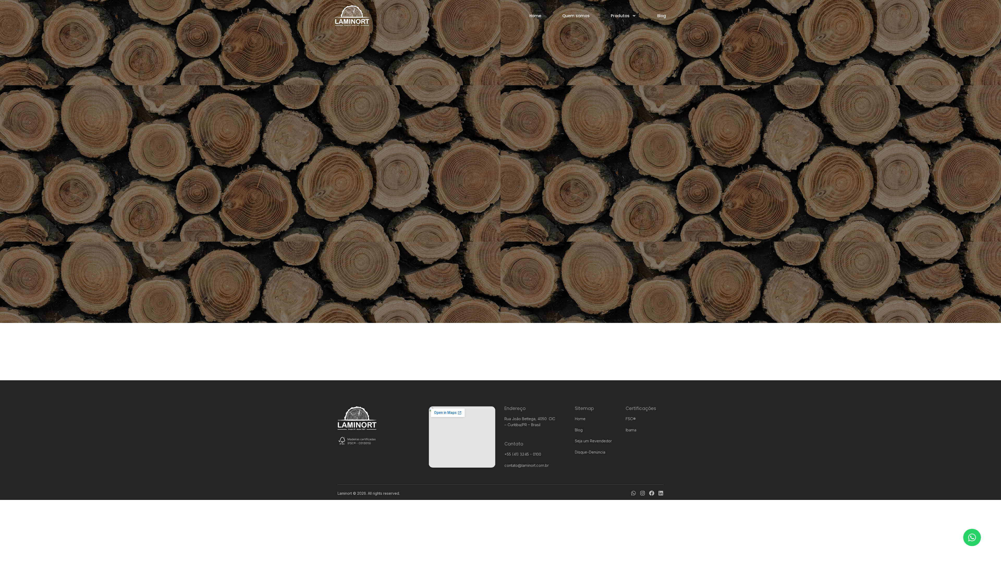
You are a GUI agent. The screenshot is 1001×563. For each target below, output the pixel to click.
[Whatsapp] (633, 493)
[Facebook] (651, 493)
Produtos (620, 16)
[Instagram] (642, 493)
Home (535, 16)
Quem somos (576, 16)
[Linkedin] (660, 493)
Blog (661, 16)
